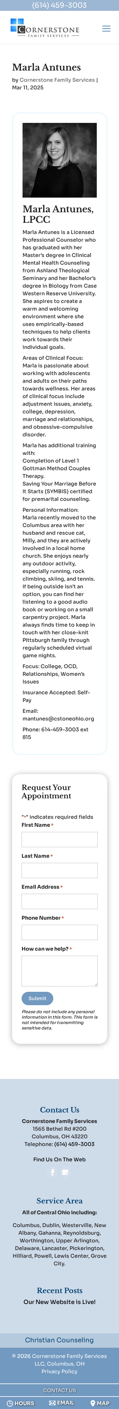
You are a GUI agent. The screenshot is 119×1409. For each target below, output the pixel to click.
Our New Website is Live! (59, 1302)
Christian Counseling (59, 1340)
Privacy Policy (59, 1371)
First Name (37, 825)
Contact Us (59, 1390)
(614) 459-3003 (59, 5)
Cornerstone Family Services (57, 80)
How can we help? (47, 949)
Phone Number (43, 918)
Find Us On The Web (59, 1159)
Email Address (42, 887)
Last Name (37, 856)
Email (65, 1402)
